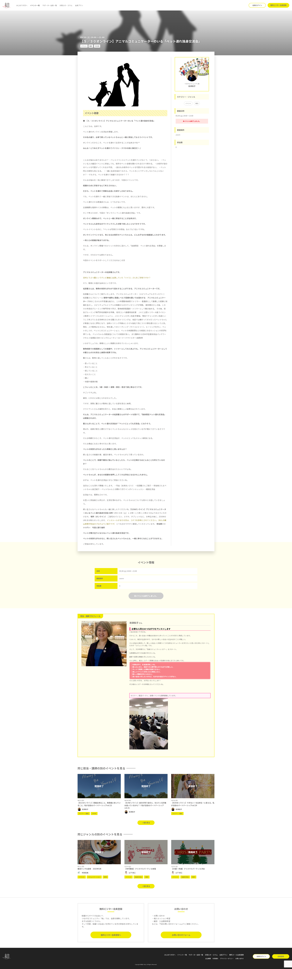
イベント (188, 103)
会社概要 (208, 958)
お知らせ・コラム (66, 5)
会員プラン (79, 5)
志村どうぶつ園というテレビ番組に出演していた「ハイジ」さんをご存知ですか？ (117, 277)
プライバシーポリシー (227, 958)
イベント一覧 (35, 5)
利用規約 (215, 958)
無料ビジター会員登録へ (111, 935)
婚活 (197, 103)
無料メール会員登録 (236, 955)
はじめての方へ (21, 5)
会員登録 (281, 956)
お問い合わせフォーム (181, 935)
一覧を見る (146, 822)
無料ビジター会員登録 (278, 5)
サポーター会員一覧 (49, 5)
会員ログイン (257, 5)
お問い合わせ (239, 958)
